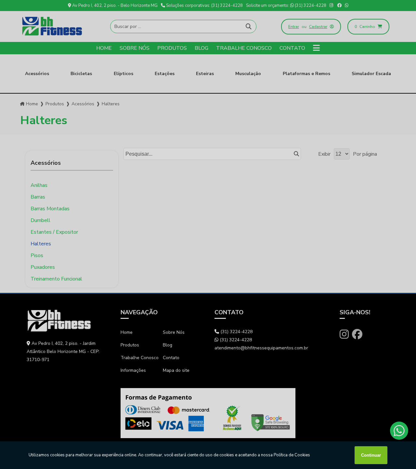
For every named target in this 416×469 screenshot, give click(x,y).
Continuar (371, 455)
